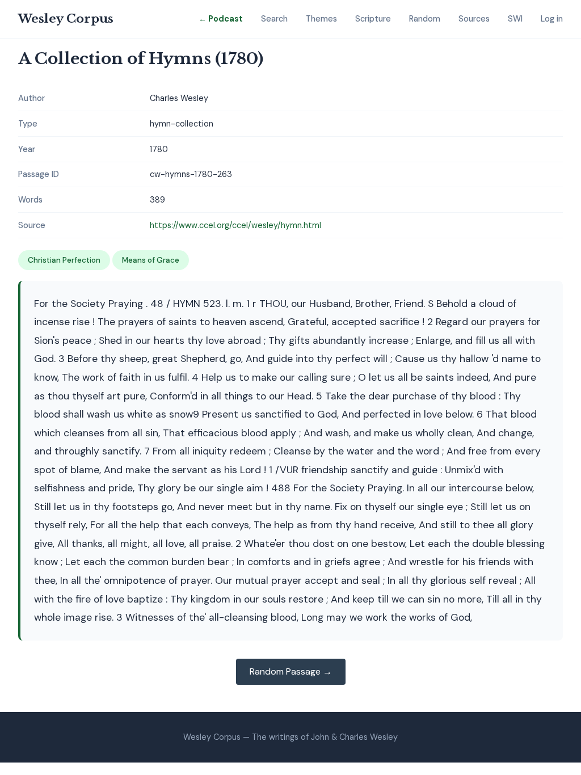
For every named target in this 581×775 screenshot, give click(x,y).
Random (424, 19)
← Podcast (221, 19)
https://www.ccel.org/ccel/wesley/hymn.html (235, 225)
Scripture (373, 19)
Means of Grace (150, 260)
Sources (474, 19)
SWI (515, 19)
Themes (321, 19)
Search (274, 19)
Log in (552, 19)
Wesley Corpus (65, 18)
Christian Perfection (64, 260)
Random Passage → (291, 671)
